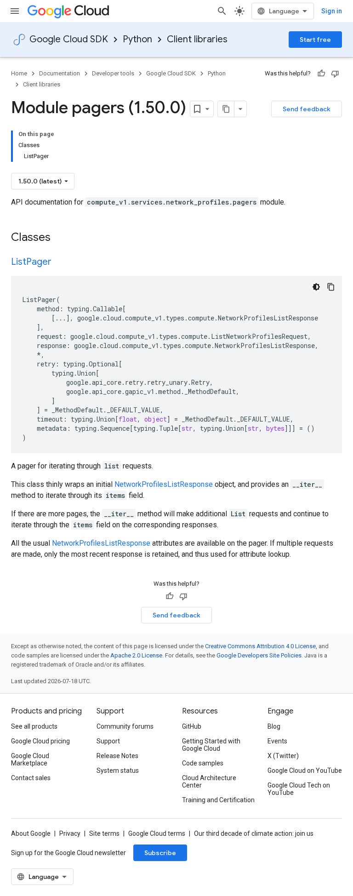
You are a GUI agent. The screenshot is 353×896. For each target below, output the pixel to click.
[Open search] (222, 11)
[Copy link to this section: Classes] (62, 238)
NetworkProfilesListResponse (163, 484)
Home (19, 73)
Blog (274, 726)
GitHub (191, 726)
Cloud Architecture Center (209, 781)
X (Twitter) (283, 755)
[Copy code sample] (331, 287)
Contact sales (31, 778)
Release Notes (117, 755)
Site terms (104, 833)
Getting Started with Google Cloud (211, 744)
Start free (315, 39)
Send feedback (306, 109)
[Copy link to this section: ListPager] (60, 262)
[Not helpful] (335, 73)
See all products (34, 726)
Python (137, 39)
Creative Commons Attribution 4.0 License (260, 646)
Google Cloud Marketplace (30, 759)
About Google (31, 833)
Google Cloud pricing (40, 741)
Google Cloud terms (156, 833)
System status (118, 770)
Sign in (331, 11)
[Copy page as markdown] (226, 109)
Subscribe (160, 853)
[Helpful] (321, 73)
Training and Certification (218, 800)
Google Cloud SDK (68, 39)
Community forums (125, 726)
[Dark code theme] (316, 287)
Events (277, 741)
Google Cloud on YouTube (305, 770)
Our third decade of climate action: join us (253, 833)
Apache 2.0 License (136, 655)
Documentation (59, 73)
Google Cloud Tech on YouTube (299, 789)
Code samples (202, 763)
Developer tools (113, 73)
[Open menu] (15, 11)
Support (108, 741)
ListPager (31, 262)
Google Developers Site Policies (259, 655)
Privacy (69, 833)
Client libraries (197, 39)
